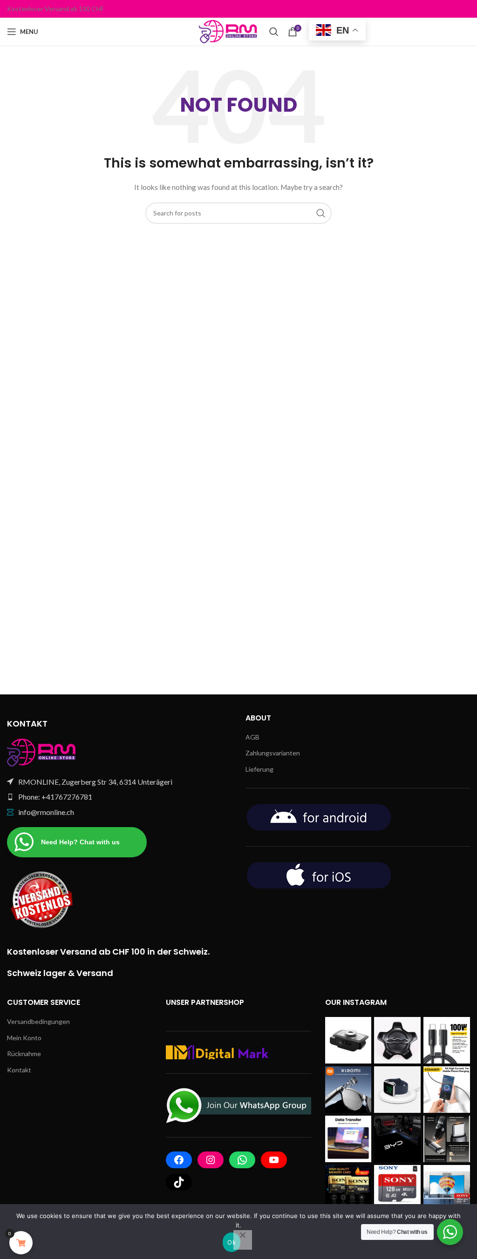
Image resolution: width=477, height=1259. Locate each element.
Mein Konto (24, 1038)
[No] (242, 1240)
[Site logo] (229, 31)
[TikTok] (179, 1182)
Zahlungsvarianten (272, 753)
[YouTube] (274, 1159)
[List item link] (119, 797)
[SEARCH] (321, 213)
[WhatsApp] (242, 1159)
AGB (252, 737)
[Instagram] (211, 1159)
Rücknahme (24, 1053)
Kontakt (19, 1070)
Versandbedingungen (38, 1021)
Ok (231, 1242)
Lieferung (259, 769)
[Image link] (42, 751)
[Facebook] (179, 1159)
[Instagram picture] (348, 1040)
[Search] (274, 31)
